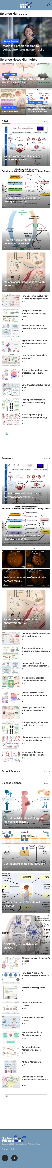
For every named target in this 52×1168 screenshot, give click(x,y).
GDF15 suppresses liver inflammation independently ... (35, 695)
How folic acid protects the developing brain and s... (20, 241)
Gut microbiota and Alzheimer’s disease (31, 1048)
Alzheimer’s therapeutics (33, 987)
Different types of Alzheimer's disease (36, 959)
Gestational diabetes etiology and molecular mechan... (24, 820)
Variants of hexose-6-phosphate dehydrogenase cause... (23, 158)
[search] (48, 5)
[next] (48, 36)
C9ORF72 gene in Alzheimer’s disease (22, 946)
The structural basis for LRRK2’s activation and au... (35, 679)
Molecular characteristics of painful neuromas (25, 283)
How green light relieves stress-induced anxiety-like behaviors (23, 80)
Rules (13, 1149)
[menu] (3, 5)
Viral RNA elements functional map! (36, 386)
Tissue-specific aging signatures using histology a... (34, 417)
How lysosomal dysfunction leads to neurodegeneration (35, 297)
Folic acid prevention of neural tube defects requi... (25, 579)
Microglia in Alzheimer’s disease (33, 1018)
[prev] (3, 36)
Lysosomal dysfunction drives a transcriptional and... (36, 634)
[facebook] (5, 1158)
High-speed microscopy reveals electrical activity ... (34, 401)
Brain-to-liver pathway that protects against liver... (35, 371)
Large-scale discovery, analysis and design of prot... (35, 753)
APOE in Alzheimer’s (31, 1062)
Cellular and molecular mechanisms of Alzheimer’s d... (35, 1079)
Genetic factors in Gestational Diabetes (22, 904)
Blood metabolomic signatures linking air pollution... (22, 200)
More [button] (46, 121)
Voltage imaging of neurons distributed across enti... (35, 723)
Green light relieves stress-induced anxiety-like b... (35, 708)
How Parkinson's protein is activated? (34, 356)
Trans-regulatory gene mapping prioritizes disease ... (36, 649)
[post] (26, 37)
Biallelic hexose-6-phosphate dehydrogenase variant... (21, 495)
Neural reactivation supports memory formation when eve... (38, 109)
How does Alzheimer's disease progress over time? (35, 974)
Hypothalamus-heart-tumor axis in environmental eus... (35, 341)
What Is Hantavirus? (11, 111)
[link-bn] (26, 442)
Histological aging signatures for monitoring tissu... (36, 738)
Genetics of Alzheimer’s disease (33, 1003)
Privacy (5, 1149)
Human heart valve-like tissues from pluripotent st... (35, 326)
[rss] (14, 1158)
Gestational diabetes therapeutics (24, 863)
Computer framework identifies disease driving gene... (34, 313)
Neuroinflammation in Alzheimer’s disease (32, 1033)
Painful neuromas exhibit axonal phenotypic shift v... (23, 621)
